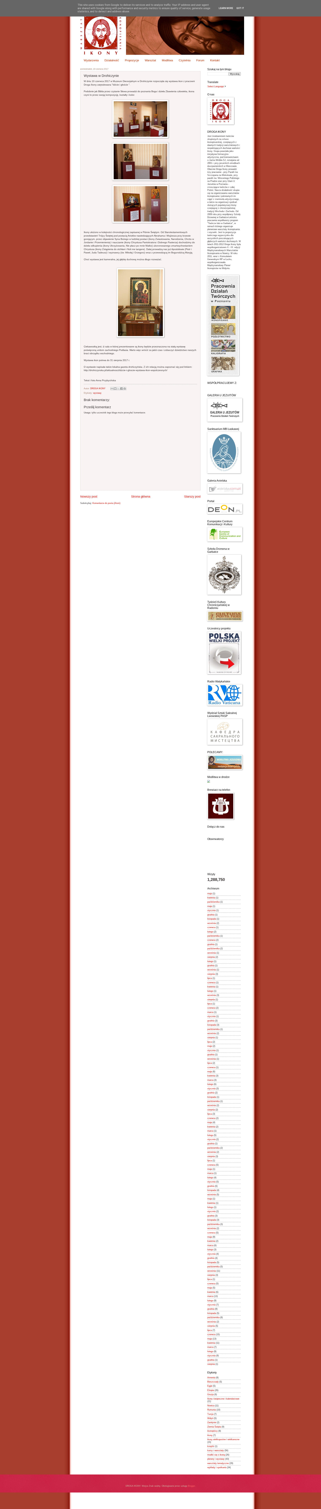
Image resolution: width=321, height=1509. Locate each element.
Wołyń (210, 1418)
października (213, 902)
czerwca (211, 927)
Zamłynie (211, 1422)
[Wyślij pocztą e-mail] (112, 388)
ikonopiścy (212, 1431)
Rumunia (211, 1409)
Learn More (226, 8)
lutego (210, 931)
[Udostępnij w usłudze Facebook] (121, 388)
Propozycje (132, 60)
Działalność (111, 60)
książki (210, 1446)
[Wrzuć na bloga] (115, 388)
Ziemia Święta (214, 1426)
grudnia (210, 914)
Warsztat (150, 60)
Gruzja (210, 1394)
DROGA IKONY (98, 388)
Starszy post (192, 496)
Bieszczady (213, 1381)
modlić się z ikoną (216, 1454)
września (211, 923)
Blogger (191, 1486)
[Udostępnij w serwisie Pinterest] (124, 388)
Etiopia (210, 1390)
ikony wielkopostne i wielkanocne (223, 1439)
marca (210, 1012)
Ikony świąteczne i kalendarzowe (223, 1398)
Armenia (211, 1377)
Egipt (209, 1386)
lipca (209, 978)
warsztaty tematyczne (218, 1463)
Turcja (210, 1414)
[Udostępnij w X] (118, 388)
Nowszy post (88, 496)
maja (209, 893)
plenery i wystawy (216, 1459)
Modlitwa (167, 60)
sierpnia (211, 957)
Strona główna (140, 496)
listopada (211, 919)
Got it (240, 8)
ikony (209, 1435)
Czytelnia (184, 60)
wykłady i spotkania (216, 1467)
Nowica (210, 1405)
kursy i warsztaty (215, 1450)
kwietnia (211, 897)
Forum (200, 60)
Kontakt (215, 60)
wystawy (97, 393)
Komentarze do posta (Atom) (106, 503)
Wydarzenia (91, 60)
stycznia (211, 910)
